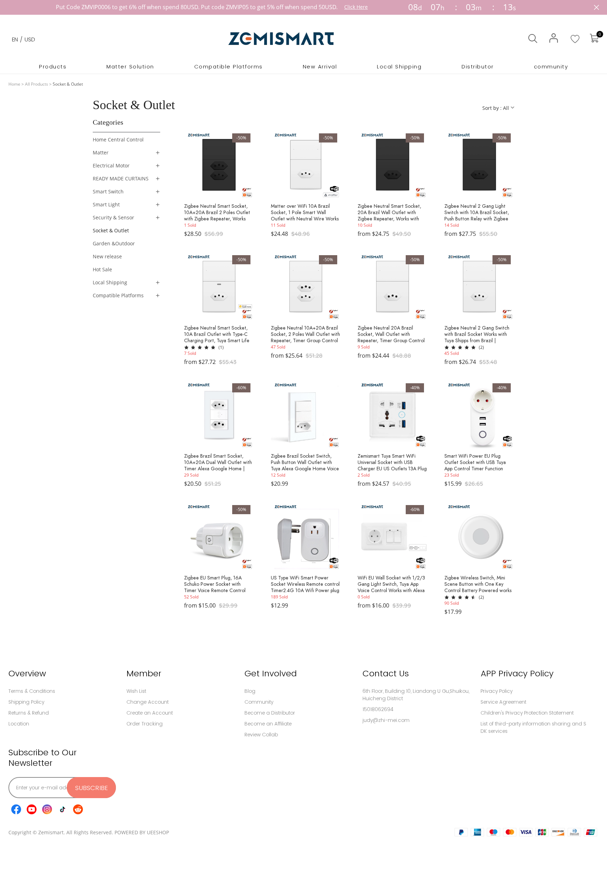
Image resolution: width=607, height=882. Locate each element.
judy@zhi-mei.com (386, 720)
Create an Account (149, 712)
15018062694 (378, 709)
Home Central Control (118, 139)
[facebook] (16, 809)
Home (14, 84)
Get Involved (270, 673)
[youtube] (32, 809)
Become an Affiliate (268, 723)
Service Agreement (503, 701)
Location (18, 723)
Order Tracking (144, 723)
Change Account (147, 701)
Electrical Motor (111, 165)
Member (143, 673)
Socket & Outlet (111, 230)
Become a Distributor (269, 712)
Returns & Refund (28, 712)
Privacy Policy (497, 691)
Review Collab (261, 734)
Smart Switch (108, 191)
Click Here (356, 7)
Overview (27, 673)
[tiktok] (62, 809)
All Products (36, 84)
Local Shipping (110, 282)
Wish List (136, 691)
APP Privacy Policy (517, 673)
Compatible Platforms (118, 295)
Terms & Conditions (31, 691)
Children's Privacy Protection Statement (527, 712)
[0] (594, 38)
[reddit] (78, 809)
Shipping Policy (26, 701)
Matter (101, 152)
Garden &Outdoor (114, 243)
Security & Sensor (113, 217)
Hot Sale (102, 269)
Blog (249, 691)
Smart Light (106, 204)
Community (258, 701)
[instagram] (47, 809)
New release (107, 256)
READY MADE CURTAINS (121, 178)
